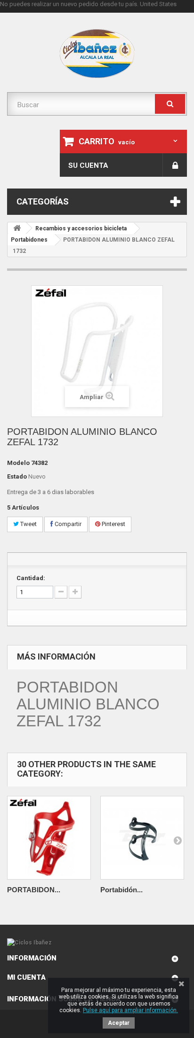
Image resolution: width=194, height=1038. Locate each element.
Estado (17, 476)
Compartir (67, 523)
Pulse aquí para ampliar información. (130, 1010)
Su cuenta (88, 165)
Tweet (28, 523)
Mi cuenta (26, 977)
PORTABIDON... (33, 890)
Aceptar (118, 1023)
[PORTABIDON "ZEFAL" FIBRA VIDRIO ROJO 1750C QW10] (49, 838)
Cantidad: (30, 578)
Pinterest (112, 523)
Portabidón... (121, 890)
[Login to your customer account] (175, 165)
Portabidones (29, 239)
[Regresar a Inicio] (17, 228)
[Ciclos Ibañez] (97, 942)
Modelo (18, 462)
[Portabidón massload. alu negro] (142, 838)
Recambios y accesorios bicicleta (81, 228)
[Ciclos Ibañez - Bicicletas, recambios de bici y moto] (97, 53)
